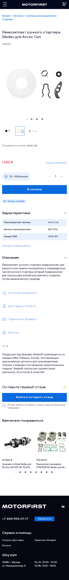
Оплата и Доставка (13, 540)
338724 (6, 44)
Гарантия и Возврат (45, 540)
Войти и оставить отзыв (34, 397)
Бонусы (6, 545)
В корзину (34, 189)
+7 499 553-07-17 (15, 519)
